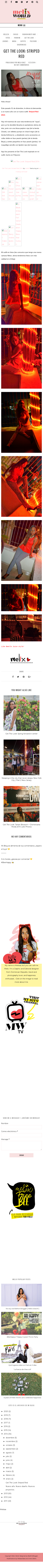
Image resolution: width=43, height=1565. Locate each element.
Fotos (8, 38)
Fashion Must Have (29, 34)
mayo (8, 1464)
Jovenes (5, 41)
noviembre (10, 1441)
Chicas (15, 34)
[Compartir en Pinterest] (25, 677)
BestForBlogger (33, 1556)
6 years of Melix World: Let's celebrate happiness (22, 1398)
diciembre (10, 1438)
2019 (6, 1415)
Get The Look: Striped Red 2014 (12, 168)
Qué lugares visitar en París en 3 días (22, 1365)
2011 (6, 1501)
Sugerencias (21, 44)
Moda (14, 41)
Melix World (15, 1556)
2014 (6, 1434)
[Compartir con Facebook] (14, 677)
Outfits (23, 41)
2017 (6, 1423)
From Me (17, 38)
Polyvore (33, 41)
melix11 (27, 168)
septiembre (11, 1449)
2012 (6, 1497)
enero (8, 1479)
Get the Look (29, 38)
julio (8, 1456)
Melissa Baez (21, 1558)
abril (8, 1468)
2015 (6, 1430)
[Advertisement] (21, 1251)
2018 (6, 1419)
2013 (6, 1493)
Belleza (6, 34)
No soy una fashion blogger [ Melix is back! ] (22, 1309)
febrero (9, 1475)
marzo (9, 1471)
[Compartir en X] (19, 677)
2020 (6, 1411)
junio (8, 1460)
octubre (9, 1445)
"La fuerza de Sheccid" (22, 1369)
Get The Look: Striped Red (17, 1483)
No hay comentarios (21, 65)
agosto (9, 1453)
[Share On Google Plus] (29, 677)
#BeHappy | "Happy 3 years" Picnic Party (22, 1337)
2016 (6, 1426)
